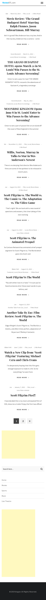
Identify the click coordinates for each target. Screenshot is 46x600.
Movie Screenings (20, 57)
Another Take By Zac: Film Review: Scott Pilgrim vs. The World (23, 316)
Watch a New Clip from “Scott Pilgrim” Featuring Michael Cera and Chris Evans (23, 356)
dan (7, 14)
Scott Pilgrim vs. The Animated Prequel (23, 240)
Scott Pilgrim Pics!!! (23, 395)
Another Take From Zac (15, 308)
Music (4, 496)
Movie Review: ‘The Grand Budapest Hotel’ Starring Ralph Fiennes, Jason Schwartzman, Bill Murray (23, 24)
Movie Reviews (23, 272)
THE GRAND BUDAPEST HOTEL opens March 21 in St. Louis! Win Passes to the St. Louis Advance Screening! (23, 67)
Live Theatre (6, 501)
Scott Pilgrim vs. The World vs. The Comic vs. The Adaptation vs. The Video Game (23, 198)
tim (5, 144)
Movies (4, 485)
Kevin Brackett (16, 54)
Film (24, 14)
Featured (10, 104)
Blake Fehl (15, 269)
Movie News (36, 144)
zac (6, 187)
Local (28, 14)
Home (4, 480)
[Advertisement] (18, 444)
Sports (4, 490)
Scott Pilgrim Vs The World (23, 277)
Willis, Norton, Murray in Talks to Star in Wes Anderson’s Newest (23, 156)
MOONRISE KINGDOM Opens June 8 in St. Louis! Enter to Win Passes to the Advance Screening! (23, 114)
